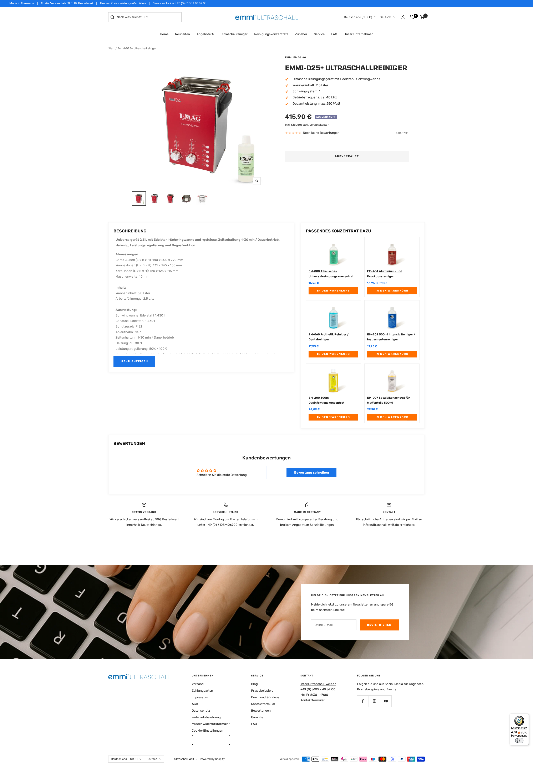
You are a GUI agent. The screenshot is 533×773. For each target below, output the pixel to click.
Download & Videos (265, 697)
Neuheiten (182, 34)
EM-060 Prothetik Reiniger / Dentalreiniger (329, 337)
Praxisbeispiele (262, 690)
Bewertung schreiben (311, 472)
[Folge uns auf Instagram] (374, 701)
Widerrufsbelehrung (206, 717)
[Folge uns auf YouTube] (385, 701)
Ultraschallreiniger (234, 34)
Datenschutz (201, 710)
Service (319, 34)
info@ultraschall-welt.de (318, 684)
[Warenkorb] (422, 17)
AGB (195, 704)
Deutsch (385, 17)
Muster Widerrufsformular (211, 724)
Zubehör (301, 34)
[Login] (403, 17)
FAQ (334, 34)
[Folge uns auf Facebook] (363, 701)
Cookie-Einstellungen (207, 730)
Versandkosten (319, 125)
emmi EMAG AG (295, 57)
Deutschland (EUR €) (358, 17)
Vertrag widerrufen (211, 740)
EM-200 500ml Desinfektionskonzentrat (326, 400)
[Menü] (526, 715)
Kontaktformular (263, 704)
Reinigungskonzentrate (271, 34)
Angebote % (205, 34)
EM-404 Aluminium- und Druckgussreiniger (384, 273)
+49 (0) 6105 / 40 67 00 (317, 689)
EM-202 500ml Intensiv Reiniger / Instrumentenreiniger (391, 337)
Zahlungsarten (202, 690)
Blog (254, 684)
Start (111, 48)
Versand (198, 684)
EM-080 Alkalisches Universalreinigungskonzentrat (331, 273)
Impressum (200, 697)
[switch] (519, 740)
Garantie (257, 717)
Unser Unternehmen (358, 34)
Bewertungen (261, 710)
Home (164, 34)
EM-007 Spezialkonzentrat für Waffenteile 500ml (388, 400)
